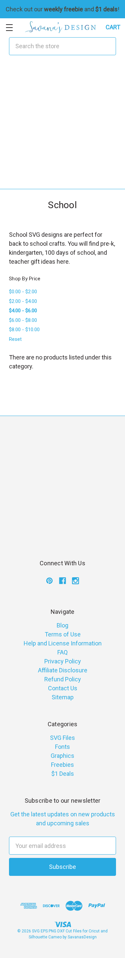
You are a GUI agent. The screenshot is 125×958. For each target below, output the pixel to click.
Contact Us (62, 688)
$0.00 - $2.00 (23, 292)
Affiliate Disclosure (62, 670)
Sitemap (63, 697)
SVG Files (62, 737)
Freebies (62, 764)
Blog (62, 625)
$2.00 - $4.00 (23, 301)
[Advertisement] (62, 126)
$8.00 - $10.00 (24, 330)
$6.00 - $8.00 (23, 320)
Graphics (62, 755)
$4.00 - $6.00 (23, 311)
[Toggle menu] (9, 27)
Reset (15, 339)
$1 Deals (62, 773)
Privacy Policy (62, 661)
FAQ (62, 652)
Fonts (62, 746)
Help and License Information (63, 643)
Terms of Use (63, 634)
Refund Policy (62, 679)
